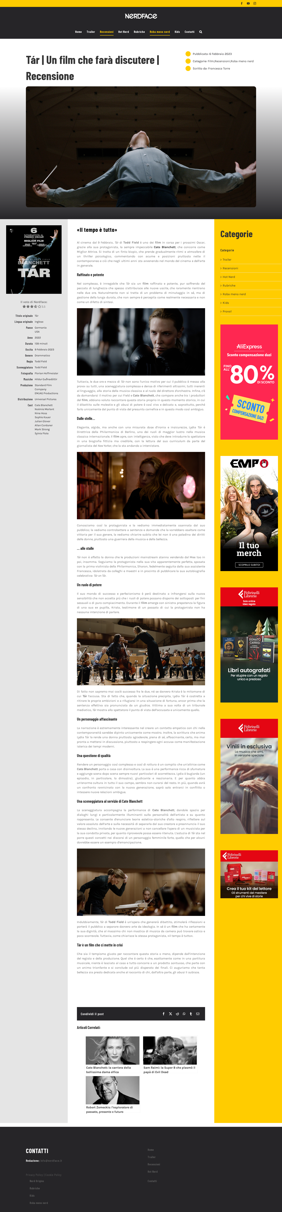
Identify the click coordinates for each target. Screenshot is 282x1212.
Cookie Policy (53, 1174)
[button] (200, 32)
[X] (170, 1013)
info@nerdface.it (51, 1160)
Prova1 (227, 311)
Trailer (227, 259)
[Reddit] (177, 1013)
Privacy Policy (34, 1174)
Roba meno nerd (242, 61)
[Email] (197, 1013)
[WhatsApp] (184, 1013)
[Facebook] (163, 1013)
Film (211, 61)
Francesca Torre (219, 68)
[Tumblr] (190, 1013)
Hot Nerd (229, 277)
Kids (226, 303)
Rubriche (229, 285)
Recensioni (222, 61)
